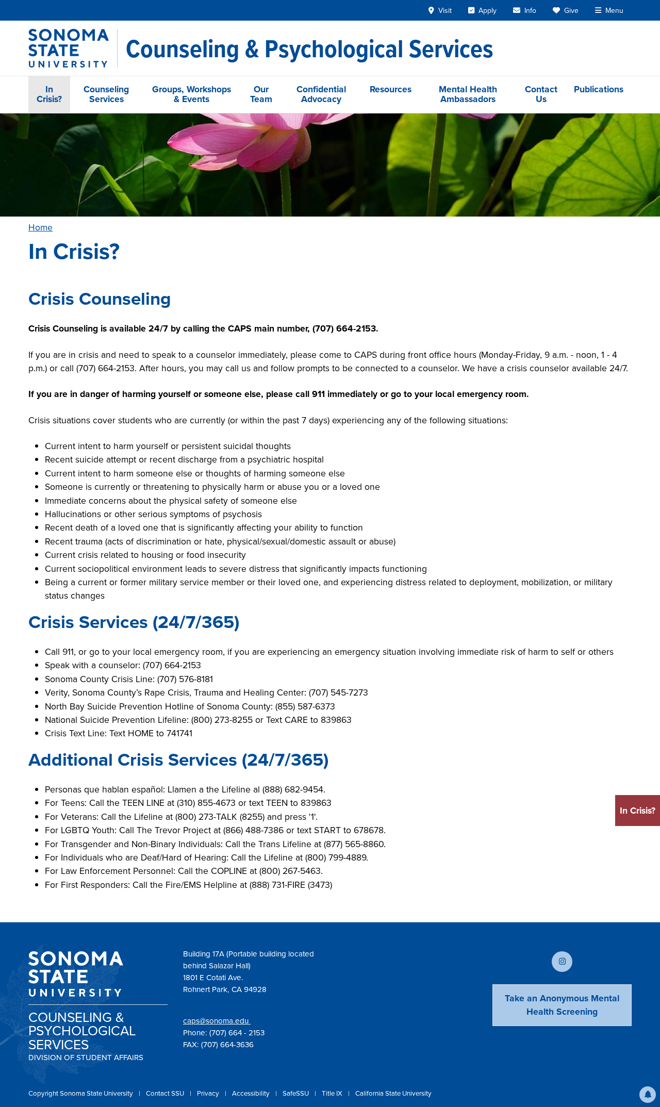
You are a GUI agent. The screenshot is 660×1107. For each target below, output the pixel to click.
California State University (393, 1093)
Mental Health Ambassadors (468, 94)
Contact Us (541, 94)
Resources (390, 89)
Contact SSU (166, 1093)
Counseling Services (106, 94)
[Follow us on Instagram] (562, 961)
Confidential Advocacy (321, 94)
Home (40, 227)
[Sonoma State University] (73, 48)
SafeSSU (296, 1093)
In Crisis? (49, 94)
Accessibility (251, 1093)
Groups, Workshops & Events (191, 94)
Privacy (209, 1093)
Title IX (333, 1093)
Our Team (261, 94)
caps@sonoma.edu (217, 1021)
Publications (598, 89)
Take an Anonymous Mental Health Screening (562, 1005)
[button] (647, 1094)
